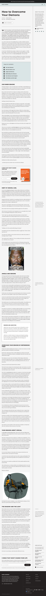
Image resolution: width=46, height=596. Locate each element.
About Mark (28, 578)
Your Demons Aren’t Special (11, 75)
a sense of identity (8, 319)
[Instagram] (37, 31)
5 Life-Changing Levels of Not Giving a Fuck (39, 561)
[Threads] (41, 590)
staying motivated (10, 120)
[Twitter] (39, 31)
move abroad (16, 289)
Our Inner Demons (9, 67)
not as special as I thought (23, 448)
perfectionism (9, 372)
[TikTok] (33, 591)
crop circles (23, 406)
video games (11, 150)
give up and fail (16, 157)
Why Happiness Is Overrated (38, 554)
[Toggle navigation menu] (44, 4)
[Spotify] (38, 590)
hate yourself (14, 337)
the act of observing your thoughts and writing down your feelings (19, 386)
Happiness (8, 19)
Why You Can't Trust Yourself (38, 557)
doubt (14, 221)
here (9, 182)
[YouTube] (35, 31)
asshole (12, 281)
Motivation (13, 19)
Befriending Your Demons (11, 73)
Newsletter (28, 576)
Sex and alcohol (26, 148)
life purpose (15, 319)
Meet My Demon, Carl (10, 69)
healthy (28, 319)
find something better (17, 53)
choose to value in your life (17, 308)
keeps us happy (23, 319)
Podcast (37, 576)
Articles (27, 574)
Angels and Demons (10, 71)
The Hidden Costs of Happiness (38, 551)
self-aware (6, 381)
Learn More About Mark (40, 28)
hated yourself (19, 105)
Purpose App (28, 582)
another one (10, 290)
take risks (26, 287)
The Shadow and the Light (11, 78)
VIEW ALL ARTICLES (40, 567)
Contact (27, 580)
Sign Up (36, 578)
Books (36, 574)
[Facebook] (41, 31)
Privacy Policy (28, 588)
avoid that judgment (15, 127)
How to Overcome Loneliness (38, 564)
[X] (33, 590)
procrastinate (7, 115)
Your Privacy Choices (29, 591)
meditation (7, 191)
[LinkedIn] (43, 31)
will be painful (11, 392)
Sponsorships (38, 580)
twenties (14, 41)
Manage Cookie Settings (29, 589)
